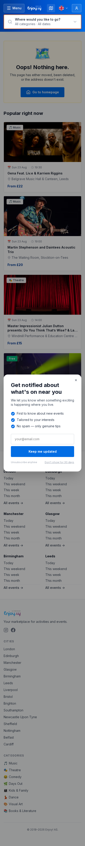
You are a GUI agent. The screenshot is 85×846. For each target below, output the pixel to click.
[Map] (51, 8)
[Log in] (76, 8)
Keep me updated (43, 451)
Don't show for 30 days (59, 462)
